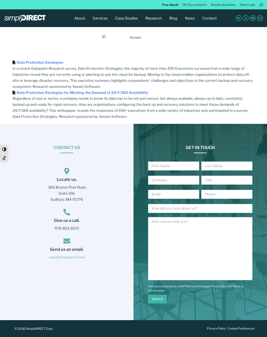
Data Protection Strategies (40, 62)
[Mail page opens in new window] (260, 18)
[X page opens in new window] (246, 18)
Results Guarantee (223, 4)
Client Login (247, 4)
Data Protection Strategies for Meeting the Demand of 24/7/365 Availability (82, 93)
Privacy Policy (219, 286)
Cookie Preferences (241, 328)
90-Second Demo (195, 4)
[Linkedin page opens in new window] (239, 18)
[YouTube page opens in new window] (253, 18)
